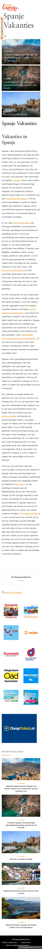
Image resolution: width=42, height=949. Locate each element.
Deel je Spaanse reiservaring (17, 945)
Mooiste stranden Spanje (15, 114)
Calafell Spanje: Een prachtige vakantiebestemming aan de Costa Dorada (20, 85)
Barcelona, (20, 484)
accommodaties (9, 416)
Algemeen (8, 51)
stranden (16, 180)
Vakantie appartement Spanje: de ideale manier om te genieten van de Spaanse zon (20, 57)
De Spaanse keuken (28, 513)
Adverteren (25, 942)
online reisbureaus (21, 222)
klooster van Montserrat (13, 270)
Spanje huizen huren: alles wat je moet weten (21, 892)
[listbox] (21, 78)
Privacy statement (9, 942)
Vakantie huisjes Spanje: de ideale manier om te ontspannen (21, 926)
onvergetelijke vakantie (17, 198)
